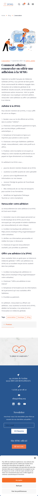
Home (3, 15)
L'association (6, 61)
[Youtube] (24, 403)
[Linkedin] (13, 403)
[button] (35, 458)
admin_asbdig (30, 61)
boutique (21, 317)
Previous (8, 324)
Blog (9, 15)
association (11, 317)
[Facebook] (19, 403)
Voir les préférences (19, 491)
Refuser (19, 486)
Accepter (19, 480)
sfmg (28, 317)
